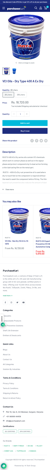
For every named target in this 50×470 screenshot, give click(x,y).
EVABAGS (32, 451)
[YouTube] (23, 302)
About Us (6, 354)
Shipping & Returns (10, 393)
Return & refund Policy (12, 398)
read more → (7, 296)
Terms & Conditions (10, 388)
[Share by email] (46, 140)
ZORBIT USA (8, 451)
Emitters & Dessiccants (12, 335)
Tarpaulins (7, 316)
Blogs (5, 350)
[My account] (40, 8)
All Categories (8, 364)
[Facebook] (5, 302)
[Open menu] (3, 8)
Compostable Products (12, 321)
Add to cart (25, 123)
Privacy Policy (8, 383)
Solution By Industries (11, 369)
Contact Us (7, 359)
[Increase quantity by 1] (26, 114)
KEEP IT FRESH (18, 446)
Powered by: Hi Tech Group (25, 466)
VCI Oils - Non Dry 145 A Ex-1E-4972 (17, 242)
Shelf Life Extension (10, 330)
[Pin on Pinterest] (36, 140)
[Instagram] (11, 302)
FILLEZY (39, 446)
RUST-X (7, 238)
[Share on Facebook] (32, 140)
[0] (45, 7)
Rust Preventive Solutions (13, 326)
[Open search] (36, 8)
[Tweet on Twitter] (41, 140)
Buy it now (25, 131)
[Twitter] (17, 302)
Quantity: (6, 114)
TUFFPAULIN (21, 451)
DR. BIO (30, 446)
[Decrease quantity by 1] (14, 114)
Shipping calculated (30, 106)
